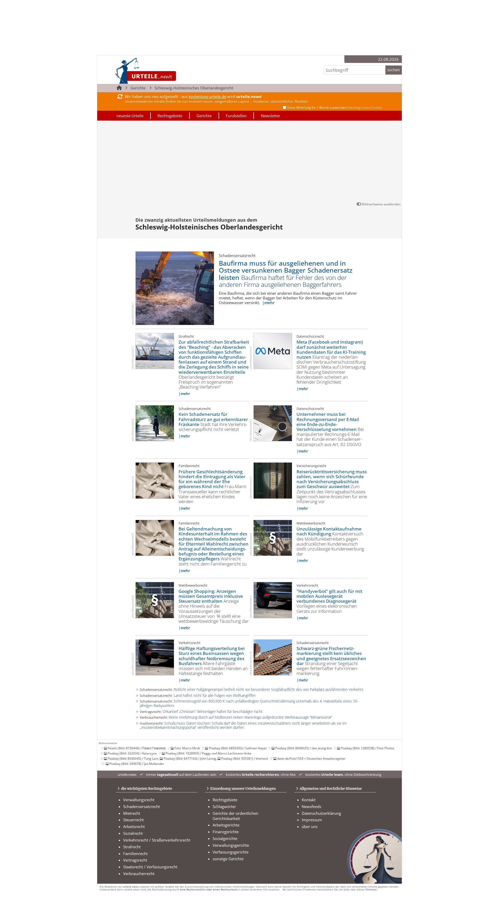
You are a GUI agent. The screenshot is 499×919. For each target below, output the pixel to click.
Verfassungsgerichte (230, 852)
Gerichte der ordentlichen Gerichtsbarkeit (235, 816)
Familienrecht (135, 853)
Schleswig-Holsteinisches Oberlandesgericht (194, 87)
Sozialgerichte (225, 838)
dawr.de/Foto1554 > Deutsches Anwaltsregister (311, 758)
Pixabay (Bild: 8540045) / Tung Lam (133, 758)
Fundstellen (236, 115)
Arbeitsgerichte (226, 825)
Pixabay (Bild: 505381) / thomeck (244, 758)
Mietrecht (131, 813)
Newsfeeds (311, 806)
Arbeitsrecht (134, 826)
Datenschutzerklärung (321, 813)
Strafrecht (132, 846)
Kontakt (309, 799)
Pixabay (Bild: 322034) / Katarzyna (132, 753)
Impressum (312, 819)
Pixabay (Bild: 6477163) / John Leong (190, 758)
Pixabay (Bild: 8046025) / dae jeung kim (303, 748)
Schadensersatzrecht (141, 806)
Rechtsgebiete (169, 115)
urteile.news (131, 886)
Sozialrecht (133, 833)
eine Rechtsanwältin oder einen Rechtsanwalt (209, 889)
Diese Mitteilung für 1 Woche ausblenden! (334, 107)
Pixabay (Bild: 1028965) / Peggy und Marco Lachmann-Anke (208, 753)
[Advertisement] (249, 162)
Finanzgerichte (226, 831)
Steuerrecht (133, 819)
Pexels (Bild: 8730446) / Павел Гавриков (137, 748)
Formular (371, 889)
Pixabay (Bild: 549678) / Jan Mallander (136, 764)
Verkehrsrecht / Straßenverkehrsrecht (156, 840)
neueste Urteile (129, 115)
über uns (310, 826)
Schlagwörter (224, 806)
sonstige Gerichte (228, 858)
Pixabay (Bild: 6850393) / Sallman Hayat (237, 748)
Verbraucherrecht (138, 873)
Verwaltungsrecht (138, 799)
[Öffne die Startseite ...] (163, 70)
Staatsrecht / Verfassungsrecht (150, 866)
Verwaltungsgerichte (231, 845)
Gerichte (138, 87)
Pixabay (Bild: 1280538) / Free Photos (367, 748)
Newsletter (270, 115)
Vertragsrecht (135, 860)
